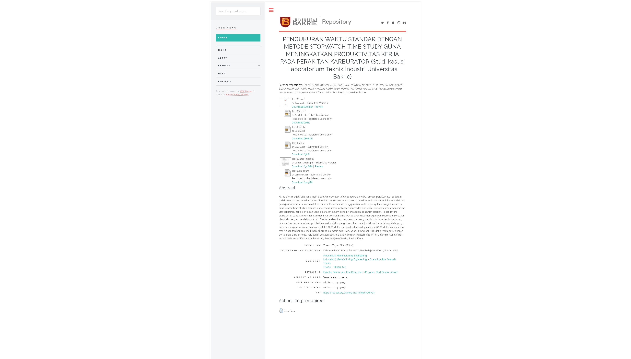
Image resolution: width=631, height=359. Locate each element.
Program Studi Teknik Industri (381, 272)
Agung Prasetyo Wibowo (237, 94)
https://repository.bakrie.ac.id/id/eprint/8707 (348, 292)
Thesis (327, 263)
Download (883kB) (302, 107)
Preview (319, 107)
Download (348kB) (302, 166)
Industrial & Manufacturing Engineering (345, 255)
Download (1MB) (301, 122)
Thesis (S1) (340, 267)
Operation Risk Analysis (383, 259)
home (222, 50)
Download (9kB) (301, 154)
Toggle (271, 10)
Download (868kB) (302, 138)
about (223, 58)
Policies (225, 81)
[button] (281, 310)
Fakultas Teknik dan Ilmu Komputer (342, 272)
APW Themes (246, 91)
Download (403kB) (302, 182)
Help (222, 74)
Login (223, 38)
